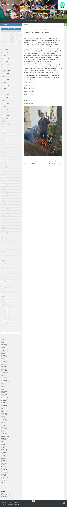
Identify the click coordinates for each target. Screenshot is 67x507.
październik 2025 (6, 70)
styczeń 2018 (5, 263)
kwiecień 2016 (5, 323)
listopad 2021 (5, 160)
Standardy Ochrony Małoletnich (33, 20)
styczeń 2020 (5, 202)
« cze (10, 45)
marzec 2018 (5, 257)
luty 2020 (4, 199)
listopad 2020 (5, 178)
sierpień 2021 (5, 169)
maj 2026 (4, 55)
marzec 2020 (5, 196)
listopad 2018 (5, 236)
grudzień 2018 (5, 233)
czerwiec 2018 (5, 251)
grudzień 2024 (5, 91)
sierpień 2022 (5, 139)
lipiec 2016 (4, 314)
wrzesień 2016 (5, 308)
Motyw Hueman (17, 504)
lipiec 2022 (4, 142)
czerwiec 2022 (5, 145)
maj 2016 (4, 320)
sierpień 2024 (5, 97)
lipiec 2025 (4, 76)
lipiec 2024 (4, 100)
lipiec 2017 (4, 278)
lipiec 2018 (4, 248)
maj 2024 (4, 106)
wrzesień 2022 (5, 136)
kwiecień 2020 (5, 193)
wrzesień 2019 (5, 208)
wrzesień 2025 (5, 73)
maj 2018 (4, 254)
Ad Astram (8, 4)
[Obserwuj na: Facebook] (19, 24)
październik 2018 (6, 239)
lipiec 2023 (4, 121)
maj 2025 (4, 82)
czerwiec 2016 (5, 317)
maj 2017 (4, 284)
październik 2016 (6, 305)
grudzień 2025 (5, 64)
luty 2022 (4, 154)
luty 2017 (4, 293)
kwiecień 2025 (5, 85)
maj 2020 (4, 190)
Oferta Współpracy (19, 20)
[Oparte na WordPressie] (6, 504)
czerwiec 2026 (5, 52)
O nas (10, 20)
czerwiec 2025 (5, 79)
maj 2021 (4, 172)
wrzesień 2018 (5, 242)
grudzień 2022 (5, 127)
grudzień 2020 (5, 175)
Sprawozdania (4, 496)
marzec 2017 (5, 290)
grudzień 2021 (5, 157)
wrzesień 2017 (5, 275)
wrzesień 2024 (5, 94)
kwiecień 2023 (5, 124)
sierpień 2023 (5, 118)
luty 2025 (4, 88)
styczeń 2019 (5, 230)
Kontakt (44, 20)
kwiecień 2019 (5, 221)
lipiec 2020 (4, 184)
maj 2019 (4, 218)
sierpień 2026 (5, 49)
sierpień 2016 (5, 311)
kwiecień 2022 (5, 148)
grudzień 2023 (5, 112)
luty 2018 (4, 260)
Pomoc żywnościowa (5, 494)
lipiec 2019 (4, 212)
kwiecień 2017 (5, 287)
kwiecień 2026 (5, 58)
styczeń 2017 (5, 296)
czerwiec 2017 (5, 281)
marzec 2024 (5, 109)
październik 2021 (6, 163)
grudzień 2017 (5, 266)
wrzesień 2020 (5, 181)
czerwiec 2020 (5, 187)
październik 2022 (6, 133)
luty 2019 (4, 227)
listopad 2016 (5, 302)
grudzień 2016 (5, 299)
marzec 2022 (5, 151)
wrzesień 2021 (5, 166)
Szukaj (2, 331)
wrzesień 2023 (5, 115)
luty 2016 (4, 326)
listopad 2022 (5, 130)
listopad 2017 (5, 269)
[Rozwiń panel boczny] (65, 24)
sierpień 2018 (5, 245)
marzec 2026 (5, 61)
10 (2, 37)
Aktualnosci (4, 20)
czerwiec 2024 (5, 103)
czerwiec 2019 (5, 215)
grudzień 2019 (5, 205)
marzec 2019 (5, 224)
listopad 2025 (5, 67)
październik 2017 (6, 272)
